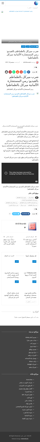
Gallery (33, 46)
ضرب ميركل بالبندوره (13, 205)
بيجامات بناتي (28, 400)
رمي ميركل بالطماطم (32, 205)
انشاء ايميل (33, 346)
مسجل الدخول (26, 317)
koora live (29, 379)
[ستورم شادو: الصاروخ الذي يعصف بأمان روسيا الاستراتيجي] (11, 265)
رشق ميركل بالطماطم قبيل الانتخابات (29, 200)
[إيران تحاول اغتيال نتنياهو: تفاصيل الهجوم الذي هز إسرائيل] (11, 285)
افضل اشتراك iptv (27, 394)
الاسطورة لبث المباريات (25, 385)
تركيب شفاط (32, 361)
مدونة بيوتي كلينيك (27, 418)
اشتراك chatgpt (31, 364)
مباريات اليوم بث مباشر (25, 382)
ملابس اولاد (29, 403)
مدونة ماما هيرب (27, 412)
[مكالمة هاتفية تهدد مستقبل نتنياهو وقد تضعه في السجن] (28, 285)
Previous (4, 27)
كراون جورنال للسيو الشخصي (24, 406)
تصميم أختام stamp (30, 337)
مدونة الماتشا (28, 415)
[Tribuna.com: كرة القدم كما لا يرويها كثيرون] (28, 265)
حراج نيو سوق (32, 352)
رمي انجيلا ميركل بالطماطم (11, 202)
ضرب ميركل (23, 205)
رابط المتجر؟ (28, 391)
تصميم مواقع (32, 349)
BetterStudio (24, 439)
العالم (23, 46)
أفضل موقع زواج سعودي (25, 388)
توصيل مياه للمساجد (30, 358)
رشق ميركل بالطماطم (21, 197)
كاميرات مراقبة (32, 355)
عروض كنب (33, 343)
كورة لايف (29, 397)
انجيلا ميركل (31, 197)
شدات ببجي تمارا (31, 340)
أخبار (28, 46)
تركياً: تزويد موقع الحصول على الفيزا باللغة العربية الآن (10, 242)
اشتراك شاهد (32, 367)
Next (36, 27)
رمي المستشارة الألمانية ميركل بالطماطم (28, 202)
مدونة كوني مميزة (27, 409)
